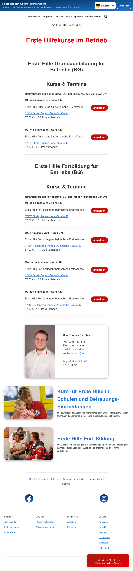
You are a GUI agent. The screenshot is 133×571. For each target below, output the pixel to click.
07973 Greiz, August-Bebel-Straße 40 (46, 113)
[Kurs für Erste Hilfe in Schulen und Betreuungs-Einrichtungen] (28, 402)
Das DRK (59, 16)
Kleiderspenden (11, 527)
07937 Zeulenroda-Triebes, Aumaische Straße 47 (53, 246)
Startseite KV (34, 16)
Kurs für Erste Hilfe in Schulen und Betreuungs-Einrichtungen (88, 398)
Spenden (78, 16)
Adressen (103, 521)
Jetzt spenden (10, 521)
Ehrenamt (71, 527)
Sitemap (103, 532)
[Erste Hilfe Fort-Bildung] (28, 443)
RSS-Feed (104, 547)
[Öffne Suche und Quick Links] (106, 17)
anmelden (99, 108)
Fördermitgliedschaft (45, 521)
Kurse (69, 16)
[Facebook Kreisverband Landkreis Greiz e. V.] (29, 498)
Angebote (47, 16)
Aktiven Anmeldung (45, 527)
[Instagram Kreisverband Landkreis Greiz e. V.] (104, 498)
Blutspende (9, 532)
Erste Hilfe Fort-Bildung (85, 438)
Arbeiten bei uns (93, 16)
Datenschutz (104, 537)
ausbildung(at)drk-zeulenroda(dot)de (74, 351)
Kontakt (102, 527)
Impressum (104, 542)
